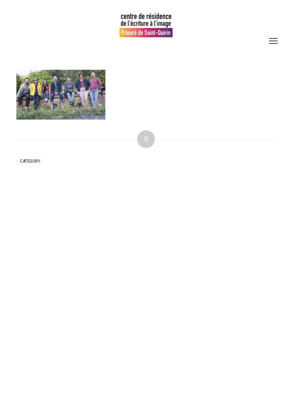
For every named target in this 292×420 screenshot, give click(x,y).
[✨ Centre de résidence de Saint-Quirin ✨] (146, 25)
